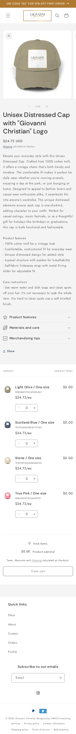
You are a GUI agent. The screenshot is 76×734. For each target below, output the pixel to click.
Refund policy (61, 729)
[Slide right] (47, 106)
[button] (8, 15)
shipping (36, 560)
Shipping (7, 146)
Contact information (54, 723)
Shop (11, 615)
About (12, 624)
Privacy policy (31, 723)
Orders (12, 643)
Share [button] (11, 351)
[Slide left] (29, 106)
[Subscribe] (60, 678)
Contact (13, 633)
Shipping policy (19, 729)
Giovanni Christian (25, 718)
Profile (12, 652)
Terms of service (41, 729)
